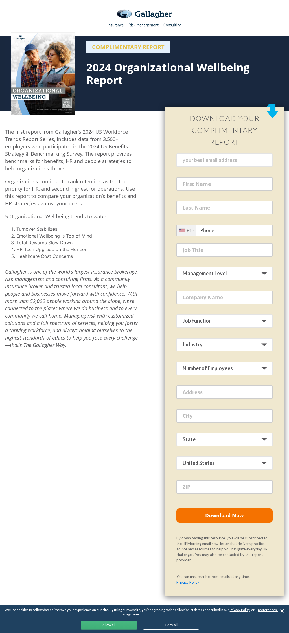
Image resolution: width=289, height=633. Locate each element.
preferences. (268, 610)
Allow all (108, 625)
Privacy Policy (187, 582)
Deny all (171, 625)
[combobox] (186, 230)
